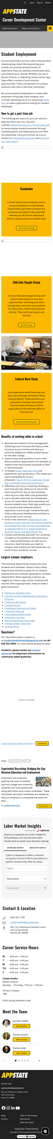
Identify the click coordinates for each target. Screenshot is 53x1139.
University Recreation (15, 602)
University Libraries (15, 617)
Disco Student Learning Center (20, 620)
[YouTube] (17, 1108)
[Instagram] (8, 1108)
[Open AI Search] (45, 1131)
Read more (44, 806)
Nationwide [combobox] (13, 878)
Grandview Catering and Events (20, 608)
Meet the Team (27, 1122)
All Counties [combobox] (13, 887)
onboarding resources (23, 138)
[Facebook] (3, 1108)
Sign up (39, 3)
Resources (25, 1119)
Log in (32, 3)
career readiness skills (26, 470)
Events (4, 1119)
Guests (47, 3)
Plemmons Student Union (18, 592)
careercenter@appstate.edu (25, 922)
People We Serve (9, 28)
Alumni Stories (14, 761)
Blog (3, 1116)
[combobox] (26, 868)
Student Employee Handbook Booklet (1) (17, 743)
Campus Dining (12, 605)
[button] (4, 1060)
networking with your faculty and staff (30, 125)
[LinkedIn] (13, 1108)
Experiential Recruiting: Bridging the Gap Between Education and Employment (23, 770)
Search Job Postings (26, 228)
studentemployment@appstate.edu (23, 640)
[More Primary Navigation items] (50, 28)
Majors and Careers (30, 28)
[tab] (15, 848)
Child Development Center (18, 614)
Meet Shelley (21, 1053)
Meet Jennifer (21, 1026)
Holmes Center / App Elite (18, 623)
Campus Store (12, 626)
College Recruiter (12, 805)
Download (42, 743)
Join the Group (27, 325)
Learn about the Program (26, 422)
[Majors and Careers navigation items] (40, 28)
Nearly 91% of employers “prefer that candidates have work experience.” (27, 481)
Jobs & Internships (28, 1116)
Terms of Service (32, 1129)
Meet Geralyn (21, 1039)
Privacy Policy (20, 1129)
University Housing (14, 611)
